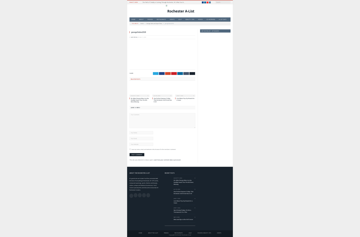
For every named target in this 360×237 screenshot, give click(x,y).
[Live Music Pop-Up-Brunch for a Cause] (185, 89)
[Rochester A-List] (180, 10)
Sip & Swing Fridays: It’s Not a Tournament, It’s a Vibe (182, 211)
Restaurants (161, 19)
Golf (180, 19)
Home (133, 19)
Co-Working (210, 19)
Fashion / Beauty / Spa (204, 233)
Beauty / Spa (190, 19)
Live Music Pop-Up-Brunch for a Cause (183, 202)
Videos (200, 19)
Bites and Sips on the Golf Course (183, 219)
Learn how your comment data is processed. (167, 160)
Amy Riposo (134, 37)
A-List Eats (222, 19)
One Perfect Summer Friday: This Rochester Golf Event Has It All (163, 100)
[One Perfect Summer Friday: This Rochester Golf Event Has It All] (162, 89)
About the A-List (153, 233)
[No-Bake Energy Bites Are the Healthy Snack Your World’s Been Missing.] (139, 89)
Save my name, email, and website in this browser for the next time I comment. (153, 149)
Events (172, 19)
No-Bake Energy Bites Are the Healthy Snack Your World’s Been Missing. (140, 100)
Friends (150, 19)
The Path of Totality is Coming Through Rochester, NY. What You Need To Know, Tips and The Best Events (164, 2)
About (141, 19)
